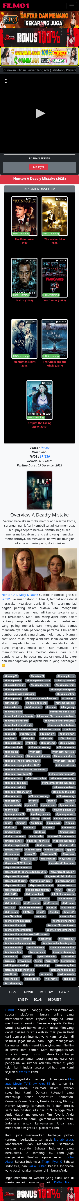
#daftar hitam (33, 707)
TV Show (30, 1084)
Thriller (44, 448)
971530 (45, 456)
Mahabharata (63, 1140)
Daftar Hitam (63, 1182)
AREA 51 (64, 992)
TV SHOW (46, 992)
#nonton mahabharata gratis (58, 943)
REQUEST (54, 999)
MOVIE (29, 992)
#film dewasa (67, 742)
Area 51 (44, 1084)
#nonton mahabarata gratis (20, 943)
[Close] (42, 24)
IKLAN (38, 999)
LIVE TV (23, 999)
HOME (13, 992)
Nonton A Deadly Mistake (20, 595)
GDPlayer (38, 167)
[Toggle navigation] (72, 5)
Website (24, 1072)
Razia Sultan (37, 1166)
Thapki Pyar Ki (52, 1162)
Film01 (6, 599)
